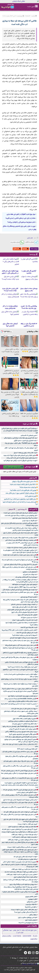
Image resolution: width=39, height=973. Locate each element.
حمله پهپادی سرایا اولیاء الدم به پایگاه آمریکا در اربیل (23, 884)
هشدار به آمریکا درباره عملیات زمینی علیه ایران (24, 518)
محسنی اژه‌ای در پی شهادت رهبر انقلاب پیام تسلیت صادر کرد (21, 872)
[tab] (33, 509)
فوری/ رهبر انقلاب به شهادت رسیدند (27, 824)
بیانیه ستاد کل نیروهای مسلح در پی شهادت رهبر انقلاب (22, 840)
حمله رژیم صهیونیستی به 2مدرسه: (27, 923)
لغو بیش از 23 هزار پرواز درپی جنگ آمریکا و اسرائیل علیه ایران (20, 564)
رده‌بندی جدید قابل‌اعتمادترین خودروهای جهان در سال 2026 (21, 737)
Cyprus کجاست (17, 936)
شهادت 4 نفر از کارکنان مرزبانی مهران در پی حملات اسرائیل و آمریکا (19, 689)
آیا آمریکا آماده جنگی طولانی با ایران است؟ (25, 912)
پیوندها (14, 958)
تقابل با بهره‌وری (32, 899)
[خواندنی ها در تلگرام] (25, 953)
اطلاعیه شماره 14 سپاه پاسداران (29, 597)
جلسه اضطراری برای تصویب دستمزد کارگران (25, 441)
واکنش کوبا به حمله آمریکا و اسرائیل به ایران (25, 877)
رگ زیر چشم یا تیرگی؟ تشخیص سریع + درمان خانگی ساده (21, 493)
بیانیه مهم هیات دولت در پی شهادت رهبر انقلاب (24, 834)
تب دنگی (16, 249)
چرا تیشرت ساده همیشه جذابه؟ (28, 487)
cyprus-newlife (27, 936)
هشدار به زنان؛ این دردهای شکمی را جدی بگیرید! (20, 218)
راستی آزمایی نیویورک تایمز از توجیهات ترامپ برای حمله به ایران (20, 800)
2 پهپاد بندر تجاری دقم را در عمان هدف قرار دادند (24, 709)
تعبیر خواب (22, 960)
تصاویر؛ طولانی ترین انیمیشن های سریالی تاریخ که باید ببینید (19, 455)
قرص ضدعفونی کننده (30, 496)
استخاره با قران (33, 960)
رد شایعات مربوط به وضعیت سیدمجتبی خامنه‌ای (24, 604)
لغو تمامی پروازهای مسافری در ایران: (27, 917)
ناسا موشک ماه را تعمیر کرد (30, 574)
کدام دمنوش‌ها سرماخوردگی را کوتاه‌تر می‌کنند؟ (21, 222)
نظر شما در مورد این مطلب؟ (12, 467)
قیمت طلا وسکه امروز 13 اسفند (28, 627)
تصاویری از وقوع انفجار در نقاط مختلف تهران (24, 719)
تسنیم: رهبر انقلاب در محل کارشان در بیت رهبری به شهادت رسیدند (19, 832)
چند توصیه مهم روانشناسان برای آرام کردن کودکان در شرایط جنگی (20, 590)
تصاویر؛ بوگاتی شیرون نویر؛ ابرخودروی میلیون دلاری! (22, 734)
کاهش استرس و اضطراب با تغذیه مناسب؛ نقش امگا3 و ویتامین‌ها (19, 630)
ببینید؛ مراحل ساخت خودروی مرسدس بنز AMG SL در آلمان (21, 732)
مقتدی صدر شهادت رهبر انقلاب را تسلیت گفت (24, 837)
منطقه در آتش (33, 915)
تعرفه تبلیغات (23, 958)
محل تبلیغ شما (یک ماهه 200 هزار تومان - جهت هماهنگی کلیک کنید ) (20, 931)
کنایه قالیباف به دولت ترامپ (29, 521)
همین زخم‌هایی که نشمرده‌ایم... (28, 435)
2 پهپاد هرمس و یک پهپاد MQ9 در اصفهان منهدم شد (22, 587)
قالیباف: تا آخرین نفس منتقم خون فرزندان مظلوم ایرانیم (22, 610)
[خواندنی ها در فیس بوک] (29, 953)
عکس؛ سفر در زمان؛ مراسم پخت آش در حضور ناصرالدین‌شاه (20, 645)
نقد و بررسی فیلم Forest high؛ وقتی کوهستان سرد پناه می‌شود (19, 726)
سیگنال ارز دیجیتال (6, 936)
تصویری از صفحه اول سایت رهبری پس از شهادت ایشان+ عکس (19, 862)
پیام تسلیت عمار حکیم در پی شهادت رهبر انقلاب (24, 869)
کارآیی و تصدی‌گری (32, 902)
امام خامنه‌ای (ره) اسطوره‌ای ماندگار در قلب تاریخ (24, 612)
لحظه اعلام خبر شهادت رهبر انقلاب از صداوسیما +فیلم (22, 827)
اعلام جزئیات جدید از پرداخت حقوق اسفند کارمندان (23, 638)
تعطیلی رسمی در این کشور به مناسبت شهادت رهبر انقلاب (21, 874)
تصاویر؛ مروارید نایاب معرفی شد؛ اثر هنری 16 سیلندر (22, 729)
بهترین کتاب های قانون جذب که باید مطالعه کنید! (23, 490)
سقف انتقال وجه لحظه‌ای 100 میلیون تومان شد (24, 724)
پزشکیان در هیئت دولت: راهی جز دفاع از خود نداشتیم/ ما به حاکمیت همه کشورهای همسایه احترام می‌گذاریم (21, 529)
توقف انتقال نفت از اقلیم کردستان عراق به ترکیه (24, 607)
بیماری (25, 249)
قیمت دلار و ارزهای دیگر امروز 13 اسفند (26, 633)
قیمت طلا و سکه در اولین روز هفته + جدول (25, 453)
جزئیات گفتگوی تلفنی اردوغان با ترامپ (27, 792)
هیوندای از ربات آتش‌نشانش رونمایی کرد (26, 577)
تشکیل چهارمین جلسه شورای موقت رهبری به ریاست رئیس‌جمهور (19, 538)
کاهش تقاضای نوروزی (31, 897)
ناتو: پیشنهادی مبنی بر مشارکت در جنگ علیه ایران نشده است (21, 515)
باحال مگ (35, 936)
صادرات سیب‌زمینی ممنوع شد (29, 617)
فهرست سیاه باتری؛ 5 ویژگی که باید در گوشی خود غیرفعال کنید (20, 460)
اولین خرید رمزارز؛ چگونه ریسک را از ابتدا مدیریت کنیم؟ (22, 667)
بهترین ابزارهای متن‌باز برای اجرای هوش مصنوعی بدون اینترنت (20, 513)
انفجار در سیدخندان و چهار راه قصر (28, 716)
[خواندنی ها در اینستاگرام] (33, 953)
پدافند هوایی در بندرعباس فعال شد (27, 859)
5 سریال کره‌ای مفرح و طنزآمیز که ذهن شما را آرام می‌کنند (21, 458)
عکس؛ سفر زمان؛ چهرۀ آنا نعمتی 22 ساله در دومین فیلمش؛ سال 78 (19, 771)
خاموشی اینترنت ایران (31, 920)
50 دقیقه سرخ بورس (31, 904)
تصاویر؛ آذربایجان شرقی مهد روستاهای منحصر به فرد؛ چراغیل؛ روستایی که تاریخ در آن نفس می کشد (21, 740)
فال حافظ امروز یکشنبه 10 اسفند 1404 (27, 749)
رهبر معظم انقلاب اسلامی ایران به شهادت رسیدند (24, 910)
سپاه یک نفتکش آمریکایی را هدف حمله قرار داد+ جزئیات (22, 548)
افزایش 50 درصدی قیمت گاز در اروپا (27, 615)
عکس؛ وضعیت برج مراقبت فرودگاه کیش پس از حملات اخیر (20, 540)
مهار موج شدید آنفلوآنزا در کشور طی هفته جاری (21, 214)
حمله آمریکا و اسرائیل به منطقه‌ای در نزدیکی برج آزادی (22, 721)
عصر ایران (30, 238)
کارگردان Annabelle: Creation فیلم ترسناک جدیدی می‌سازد (20, 699)
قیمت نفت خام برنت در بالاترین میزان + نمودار (24, 620)
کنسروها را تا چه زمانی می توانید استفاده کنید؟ (24, 635)
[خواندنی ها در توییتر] (37, 953)
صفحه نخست (34, 958)
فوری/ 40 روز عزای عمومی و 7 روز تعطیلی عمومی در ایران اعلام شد (19, 829)
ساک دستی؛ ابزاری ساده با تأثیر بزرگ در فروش (24, 481)
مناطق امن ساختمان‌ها (31, 907)
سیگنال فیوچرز (34, 939)
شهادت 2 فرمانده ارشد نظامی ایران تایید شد (25, 857)
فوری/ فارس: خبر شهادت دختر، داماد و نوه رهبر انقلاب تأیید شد (20, 812)
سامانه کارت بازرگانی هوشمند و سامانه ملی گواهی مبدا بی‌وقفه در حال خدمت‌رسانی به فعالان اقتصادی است (20, 581)
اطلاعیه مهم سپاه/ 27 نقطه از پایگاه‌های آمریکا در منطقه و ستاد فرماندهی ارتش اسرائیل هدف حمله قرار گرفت (21, 888)
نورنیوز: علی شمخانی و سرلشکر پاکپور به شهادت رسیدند (22, 847)
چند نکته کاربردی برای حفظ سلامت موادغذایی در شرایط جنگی (20, 438)
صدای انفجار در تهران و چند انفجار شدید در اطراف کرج (22, 696)
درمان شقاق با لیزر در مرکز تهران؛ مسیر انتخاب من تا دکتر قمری (20, 499)
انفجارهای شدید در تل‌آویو (30, 572)
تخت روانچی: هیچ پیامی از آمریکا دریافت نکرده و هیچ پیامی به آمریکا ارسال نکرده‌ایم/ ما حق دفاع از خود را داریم (20, 551)
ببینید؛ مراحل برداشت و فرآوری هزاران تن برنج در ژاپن (22, 701)
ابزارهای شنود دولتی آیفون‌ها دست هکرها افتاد (24, 584)
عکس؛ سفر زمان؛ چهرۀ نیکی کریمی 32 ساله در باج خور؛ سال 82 (19, 790)
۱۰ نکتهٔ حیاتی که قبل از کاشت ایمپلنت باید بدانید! (23, 484)
